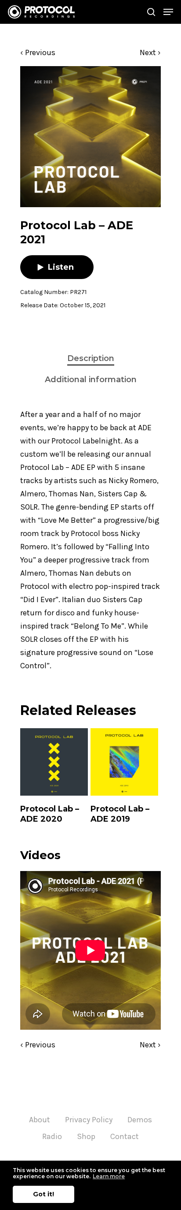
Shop (86, 1136)
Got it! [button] (43, 1194)
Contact (124, 1136)
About (39, 1119)
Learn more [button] (109, 1176)
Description (90, 358)
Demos (139, 1119)
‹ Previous (37, 52)
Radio (52, 1136)
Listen (61, 267)
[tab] (90, 358)
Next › (150, 52)
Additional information (91, 379)
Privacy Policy (88, 1119)
